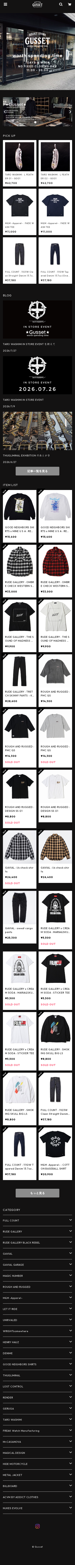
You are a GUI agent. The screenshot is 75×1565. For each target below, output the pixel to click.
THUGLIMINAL (11, 1375)
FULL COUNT (11, 1220)
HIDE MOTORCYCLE (15, 1464)
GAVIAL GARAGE (13, 1264)
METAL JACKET (12, 1475)
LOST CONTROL (13, 1386)
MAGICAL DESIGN (14, 1453)
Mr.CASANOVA (12, 1441)
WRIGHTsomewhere (15, 1331)
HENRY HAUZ (11, 1342)
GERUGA (8, 1408)
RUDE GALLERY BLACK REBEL (21, 1242)
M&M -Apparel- (12, 1298)
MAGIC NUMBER (13, 1275)
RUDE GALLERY (12, 1231)
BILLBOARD (10, 1486)
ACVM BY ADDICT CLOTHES (20, 1497)
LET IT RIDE (10, 1309)
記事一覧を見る (37, 471)
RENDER (8, 1397)
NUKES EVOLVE (13, 1508)
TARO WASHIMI (12, 1419)
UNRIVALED (10, 1320)
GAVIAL (8, 1253)
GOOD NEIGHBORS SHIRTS (20, 1364)
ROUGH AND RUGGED (17, 1287)
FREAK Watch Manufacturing (21, 1430)
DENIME (8, 1353)
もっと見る (37, 1193)
